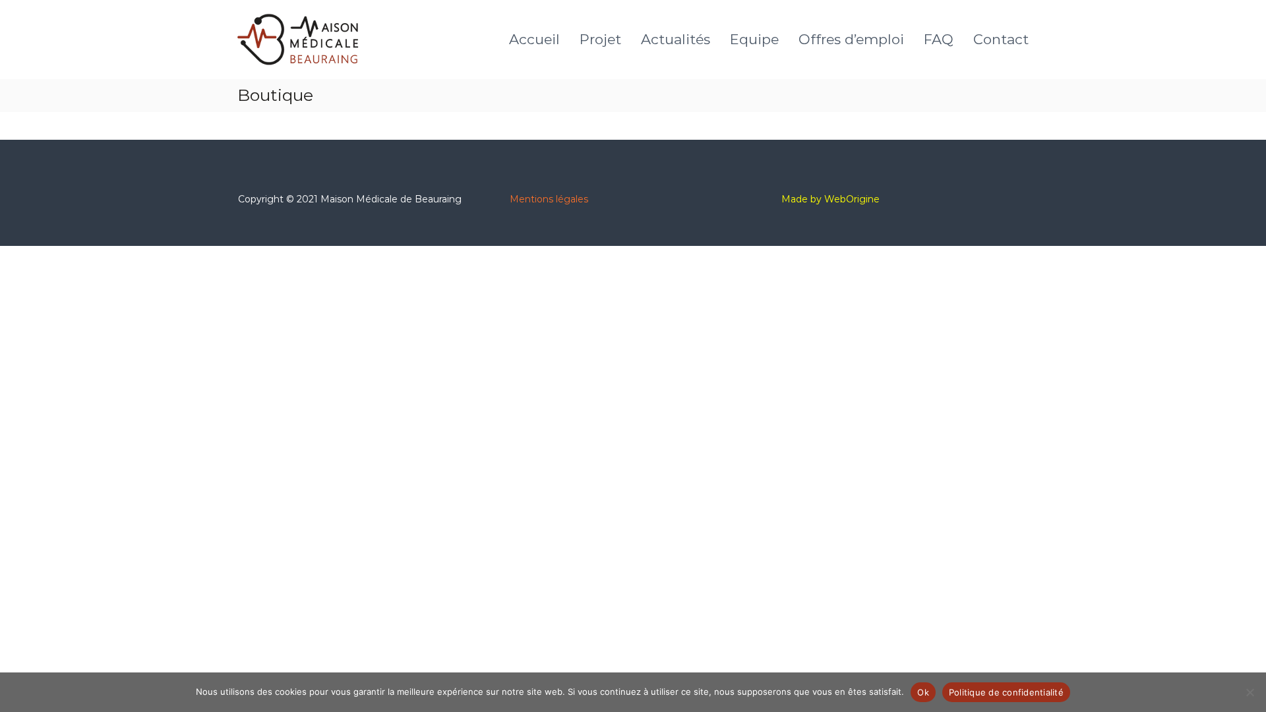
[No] (1249, 692)
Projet (600, 39)
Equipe (754, 39)
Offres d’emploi (851, 39)
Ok (923, 692)
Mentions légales (549, 199)
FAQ (938, 39)
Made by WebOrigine (830, 199)
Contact (1001, 39)
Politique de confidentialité (1006, 692)
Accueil (534, 39)
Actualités (675, 39)
